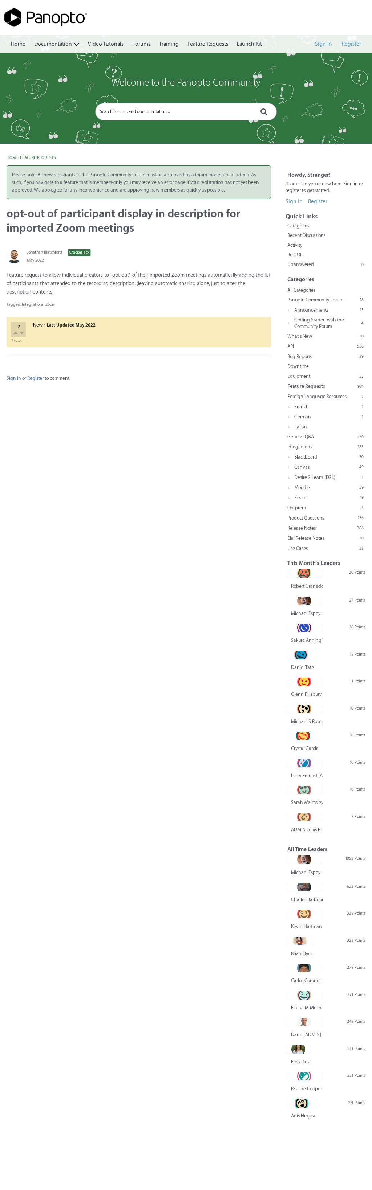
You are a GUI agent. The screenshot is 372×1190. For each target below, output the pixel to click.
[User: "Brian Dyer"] (300, 941)
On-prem (325, 507)
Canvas (329, 467)
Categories (298, 226)
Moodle (329, 487)
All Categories (301, 290)
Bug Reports (325, 356)
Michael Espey (305, 613)
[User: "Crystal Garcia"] (303, 735)
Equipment (325, 376)
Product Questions (325, 518)
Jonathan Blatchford (44, 252)
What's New (325, 336)
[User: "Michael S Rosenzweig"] (304, 709)
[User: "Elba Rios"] (298, 1049)
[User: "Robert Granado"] (304, 573)
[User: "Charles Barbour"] (304, 887)
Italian (300, 427)
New (38, 325)
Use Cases (325, 548)
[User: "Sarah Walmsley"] (304, 789)
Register (351, 44)
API (325, 346)
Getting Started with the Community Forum (329, 323)
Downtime (298, 366)
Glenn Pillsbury (306, 694)
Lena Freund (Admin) (307, 775)
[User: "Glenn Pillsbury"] (304, 681)
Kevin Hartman (306, 926)
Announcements (329, 310)
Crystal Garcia (305, 748)
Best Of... (296, 254)
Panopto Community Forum (325, 300)
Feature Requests (207, 44)
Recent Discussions (306, 235)
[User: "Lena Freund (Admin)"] (304, 763)
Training (169, 44)
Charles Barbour (307, 899)
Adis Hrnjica (303, 1116)
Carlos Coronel (305, 980)
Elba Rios (300, 1061)
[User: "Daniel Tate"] (301, 655)
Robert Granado (307, 586)
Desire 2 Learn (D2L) (329, 477)
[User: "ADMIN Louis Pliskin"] (304, 817)
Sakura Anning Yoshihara (307, 640)
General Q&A (325, 436)
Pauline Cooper (306, 1088)
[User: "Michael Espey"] (304, 600)
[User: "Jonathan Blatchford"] (14, 255)
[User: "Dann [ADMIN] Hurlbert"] (304, 1022)
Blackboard (329, 457)
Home (18, 44)
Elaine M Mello (306, 1007)
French (329, 406)
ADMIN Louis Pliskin (307, 829)
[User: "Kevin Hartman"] (304, 914)
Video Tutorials (106, 44)
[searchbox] (186, 111)
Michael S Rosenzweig (307, 721)
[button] (16, 333)
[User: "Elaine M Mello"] (304, 995)
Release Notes (325, 528)
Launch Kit (249, 44)
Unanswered (325, 264)
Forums (141, 44)
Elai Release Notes (325, 538)
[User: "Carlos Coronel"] (304, 968)
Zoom (50, 304)
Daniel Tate (302, 667)
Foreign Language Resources (325, 396)
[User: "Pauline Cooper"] (304, 1076)
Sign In (323, 44)
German (329, 416)
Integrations (33, 304)
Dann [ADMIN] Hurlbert (307, 1034)
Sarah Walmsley (307, 802)
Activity (294, 245)
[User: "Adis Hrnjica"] (301, 1103)
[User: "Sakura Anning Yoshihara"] (304, 627)
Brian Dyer (301, 953)
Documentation (53, 44)
